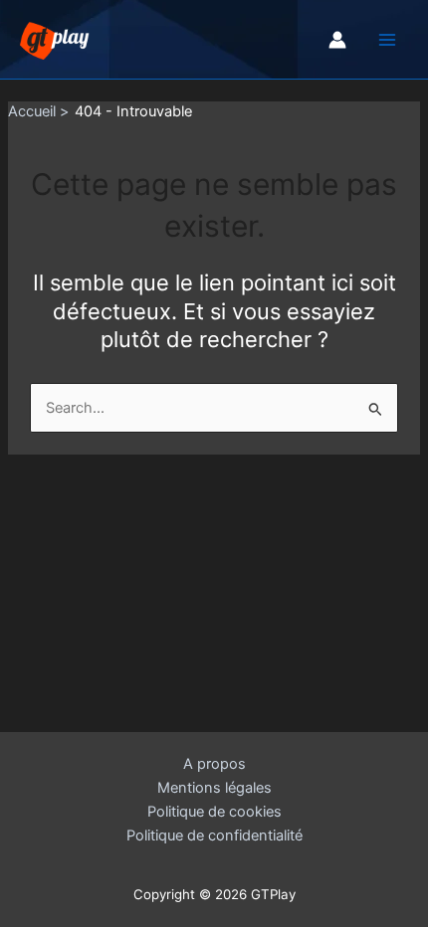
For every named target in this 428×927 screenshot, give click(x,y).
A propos (214, 764)
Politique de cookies (214, 812)
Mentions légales (214, 788)
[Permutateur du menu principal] (387, 40)
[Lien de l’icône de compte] (337, 40)
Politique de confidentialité (214, 835)
